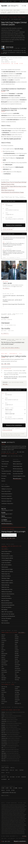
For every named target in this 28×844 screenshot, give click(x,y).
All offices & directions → (7, 523)
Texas (2, 674)
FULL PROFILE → (6, 288)
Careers (3, 480)
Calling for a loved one (6, 488)
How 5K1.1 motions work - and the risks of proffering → (12, 300)
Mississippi (17, 655)
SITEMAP (24, 836)
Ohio (2, 666)
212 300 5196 (23, 1)
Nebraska (3, 659)
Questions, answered (6, 496)
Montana (16, 657)
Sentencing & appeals (18, 471)
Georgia (16, 642)
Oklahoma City (10, 738)
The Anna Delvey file (6, 471)
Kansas (16, 647)
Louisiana (17, 649)
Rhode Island (4, 670)
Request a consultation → (20, 841)
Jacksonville (17, 694)
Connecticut (3, 640)
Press (2, 468)
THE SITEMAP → (4, 548)
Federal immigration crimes (19, 476)
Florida (2, 642)
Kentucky (3, 649)
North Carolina (4, 664)
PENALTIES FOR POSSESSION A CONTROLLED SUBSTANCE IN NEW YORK (13, 53)
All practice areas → (17, 478)
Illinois (2, 646)
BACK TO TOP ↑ (5, 795)
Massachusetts (4, 653)
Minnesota (3, 655)
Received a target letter (6, 498)
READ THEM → (5, 384)
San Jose (3, 697)
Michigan (17, 653)
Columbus (17, 697)
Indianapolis (17, 699)
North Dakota (17, 664)
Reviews (3, 478)
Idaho (16, 644)
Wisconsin (3, 679)
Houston (16, 688)
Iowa (2, 647)
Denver (2, 703)
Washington (3, 677)
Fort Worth (17, 696)
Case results (4, 466)
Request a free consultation (14, 225)
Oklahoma (17, 666)
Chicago (3, 688)
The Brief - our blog (6, 473)
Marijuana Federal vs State (7, 184)
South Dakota (4, 672)
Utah (16, 674)
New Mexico (3, 662)
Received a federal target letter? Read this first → (14, 305)
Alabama (3, 634)
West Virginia (17, 677)
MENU (23, 5)
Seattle (16, 701)
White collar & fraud (17, 463)
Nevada (16, 659)
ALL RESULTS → (5, 333)
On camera (3, 476)
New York (17, 662)
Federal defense (16, 461)
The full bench (4, 463)
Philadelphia (17, 690)
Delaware (16, 640)
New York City (4, 686)
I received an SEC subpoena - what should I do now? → (13, 296)
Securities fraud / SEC (18, 473)
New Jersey (17, 661)
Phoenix (3, 690)
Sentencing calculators (6, 493)
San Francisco (4, 701)
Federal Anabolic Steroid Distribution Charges (12, 192)
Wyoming (17, 679)
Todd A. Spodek (5, 461)
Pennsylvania (17, 668)
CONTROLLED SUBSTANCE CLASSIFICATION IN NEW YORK (13, 50)
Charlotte (3, 699)
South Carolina (18, 670)
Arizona (2, 636)
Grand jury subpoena (6, 501)
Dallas (2, 694)
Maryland (17, 651)
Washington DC (18, 703)
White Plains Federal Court (7, 190)
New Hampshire (4, 661)
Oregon (2, 668)
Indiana (16, 646)
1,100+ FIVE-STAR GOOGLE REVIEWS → (10, 347)
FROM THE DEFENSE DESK (6, 10)
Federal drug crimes (17, 466)
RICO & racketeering (17, 468)
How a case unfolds (6, 491)
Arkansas (16, 636)
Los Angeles (17, 686)
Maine (2, 651)
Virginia (16, 675)
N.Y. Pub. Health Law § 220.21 (12, 138)
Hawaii (2, 644)
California (3, 638)
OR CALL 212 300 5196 (7, 229)
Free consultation (5, 486)
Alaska (16, 634)
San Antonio (3, 692)
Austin (2, 696)
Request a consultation (9, 535)
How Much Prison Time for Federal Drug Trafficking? (14, 182)
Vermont (3, 675)
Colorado (16, 638)
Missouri (3, 657)
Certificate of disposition (7, 503)
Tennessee (17, 672)
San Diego (17, 692)
